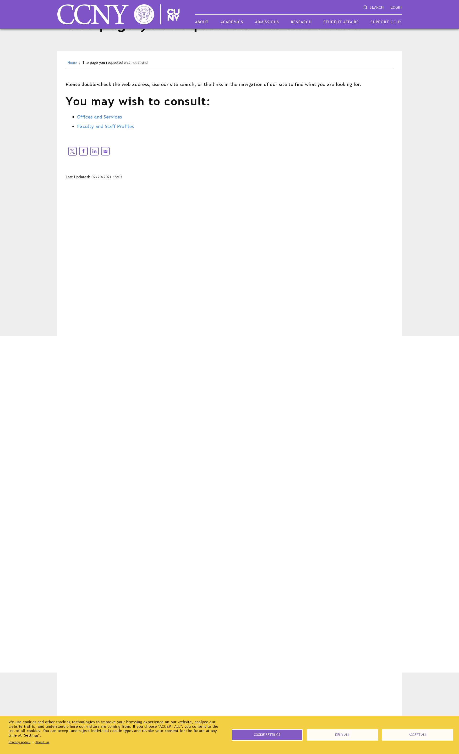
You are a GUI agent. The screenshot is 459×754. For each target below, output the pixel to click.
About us (42, 742)
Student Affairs (341, 21)
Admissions (267, 21)
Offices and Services (99, 117)
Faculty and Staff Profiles (105, 126)
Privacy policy (19, 742)
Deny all (342, 734)
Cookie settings (267, 734)
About (202, 21)
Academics (231, 21)
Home (72, 62)
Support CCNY (386, 21)
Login (396, 7)
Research (301, 21)
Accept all (417, 734)
